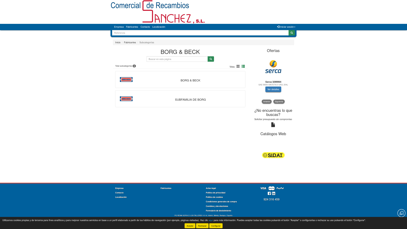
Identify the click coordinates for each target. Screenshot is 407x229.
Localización (158, 26)
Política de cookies (214, 197)
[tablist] (273, 79)
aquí (211, 220)
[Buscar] (292, 32)
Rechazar (202, 225)
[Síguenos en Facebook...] (269, 193)
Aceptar (190, 225)
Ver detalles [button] (273, 89)
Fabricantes (132, 26)
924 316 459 (271, 199)
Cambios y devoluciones (217, 206)
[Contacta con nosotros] (401, 213)
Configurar (216, 225)
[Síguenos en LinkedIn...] (273, 193)
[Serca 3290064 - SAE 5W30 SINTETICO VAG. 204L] (273, 67)
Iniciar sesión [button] (286, 26)
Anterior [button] (266, 101)
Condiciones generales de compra (221, 201)
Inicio (118, 42)
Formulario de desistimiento (218, 210)
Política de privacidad (215, 192)
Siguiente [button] (279, 101)
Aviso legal (211, 188)
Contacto (145, 26)
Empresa (119, 26)
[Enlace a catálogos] (273, 154)
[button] (238, 66)
